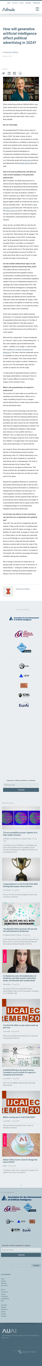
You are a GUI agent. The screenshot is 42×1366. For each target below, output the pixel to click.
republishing (36, 3)
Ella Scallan (6, 984)
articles (3, 1281)
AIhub (5, 1166)
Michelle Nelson (24, 163)
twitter (3, 1312)
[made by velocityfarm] (24, 1351)
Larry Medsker (14, 838)
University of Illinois (11, 52)
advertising (27, 160)
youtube (3, 1316)
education (4, 1285)
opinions (4, 1283)
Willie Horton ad (11, 211)
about (8, 3)
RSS (2, 1301)
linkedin (3, 1307)
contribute (28, 3)
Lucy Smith (6, 890)
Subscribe (21, 790)
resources (15, 3)
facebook (4, 1309)
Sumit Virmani (26, 838)
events (22, 3)
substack (4, 1305)
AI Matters (6, 838)
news (2, 1279)
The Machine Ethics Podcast (12, 935)
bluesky (3, 1314)
